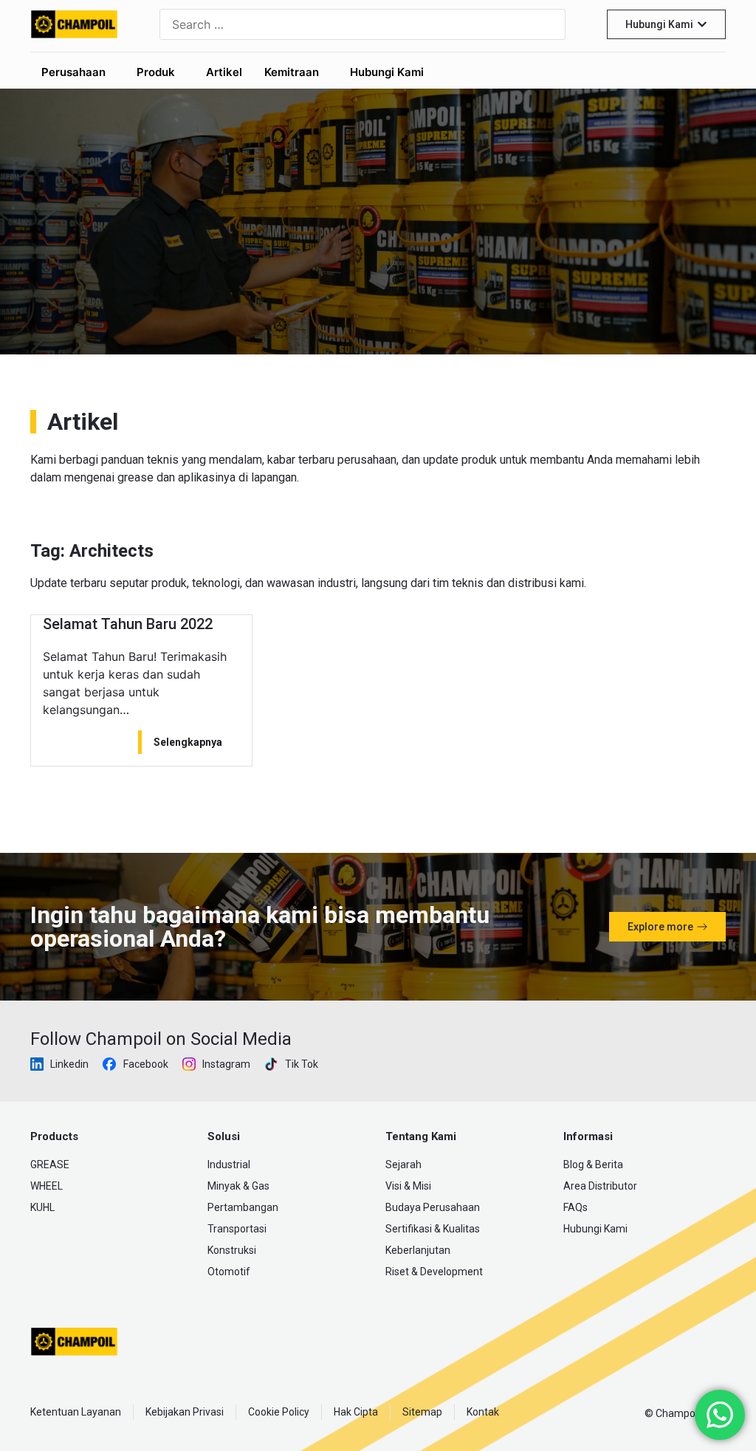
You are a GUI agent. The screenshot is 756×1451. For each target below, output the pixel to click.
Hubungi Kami (387, 72)
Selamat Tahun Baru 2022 (128, 624)
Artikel (224, 72)
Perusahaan (73, 72)
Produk (156, 72)
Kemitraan (291, 72)
